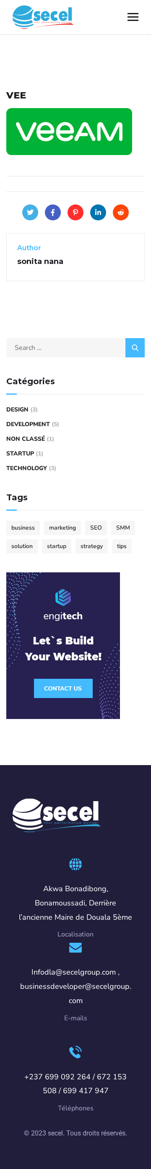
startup (56, 546)
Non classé (25, 439)
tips (122, 546)
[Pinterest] (75, 212)
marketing (62, 528)
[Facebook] (53, 212)
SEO (96, 528)
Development (28, 424)
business (23, 528)
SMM (123, 528)
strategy (92, 546)
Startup (20, 454)
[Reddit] (121, 212)
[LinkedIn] (98, 212)
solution (22, 546)
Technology (26, 468)
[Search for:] (75, 347)
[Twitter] (30, 212)
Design (17, 410)
